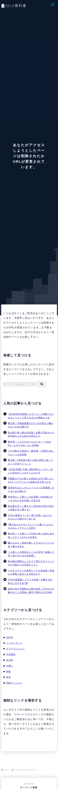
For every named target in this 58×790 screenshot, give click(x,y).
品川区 (9, 660)
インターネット (14, 643)
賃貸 (8, 677)
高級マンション (14, 683)
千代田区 (10, 654)
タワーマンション (15, 648)
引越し (9, 666)
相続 (8, 671)
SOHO (9, 637)
